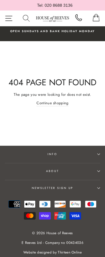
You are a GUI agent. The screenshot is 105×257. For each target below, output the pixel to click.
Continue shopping (52, 103)
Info (52, 154)
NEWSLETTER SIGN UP (53, 188)
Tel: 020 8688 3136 (55, 5)
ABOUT (52, 171)
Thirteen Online (70, 252)
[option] (52, 31)
